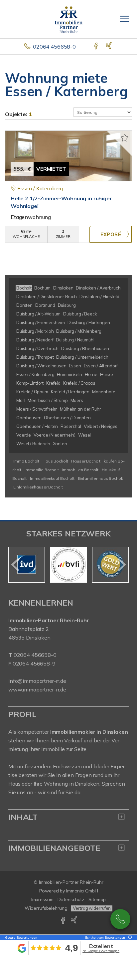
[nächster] (121, 564)
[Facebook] (96, 46)
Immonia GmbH (82, 891)
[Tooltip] (129, 937)
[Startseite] (68, 19)
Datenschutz (71, 899)
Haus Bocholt (55, 461)
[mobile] (124, 19)
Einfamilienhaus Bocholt (100, 478)
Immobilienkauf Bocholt (52, 478)
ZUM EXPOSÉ (110, 234)
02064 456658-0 (54, 46)
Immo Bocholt (26, 461)
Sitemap (97, 899)
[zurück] (15, 564)
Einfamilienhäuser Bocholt (38, 486)
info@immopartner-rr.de (37, 680)
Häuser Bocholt (85, 461)
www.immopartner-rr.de (37, 689)
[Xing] (109, 46)
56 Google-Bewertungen (100, 951)
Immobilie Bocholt (42, 469)
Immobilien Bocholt (80, 469)
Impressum (42, 899)
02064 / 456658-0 (120, 919)
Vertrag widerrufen (92, 908)
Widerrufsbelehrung (46, 908)
